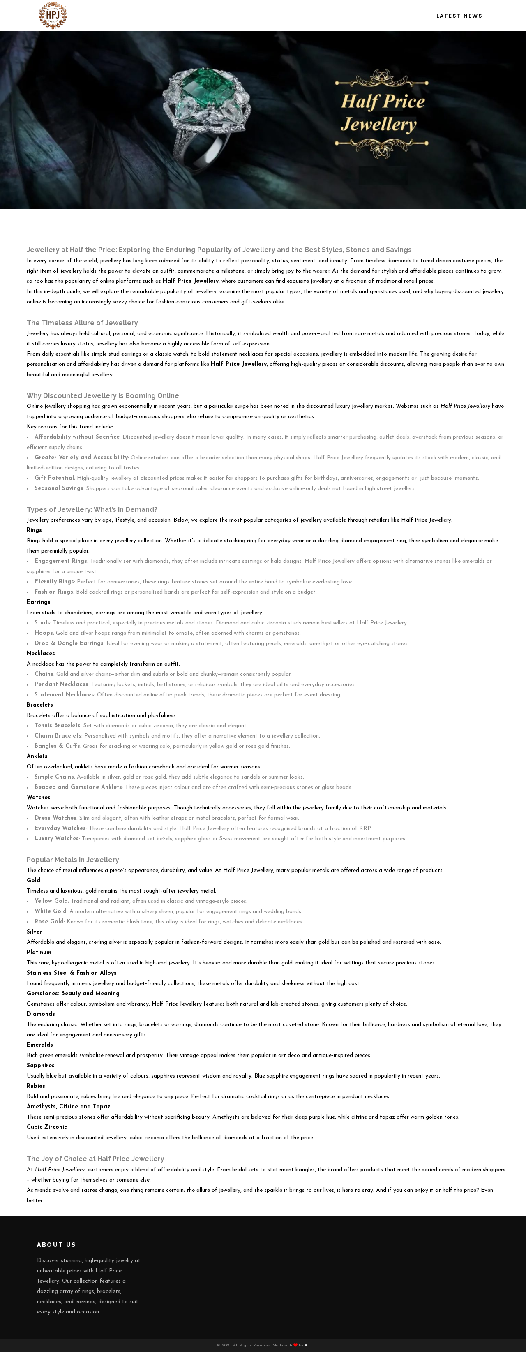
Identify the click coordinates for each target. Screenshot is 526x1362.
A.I (307, 1345)
